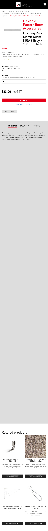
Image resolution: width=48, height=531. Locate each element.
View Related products (24, 104)
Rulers (32, 13)
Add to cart (24, 100)
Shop (10, 11)
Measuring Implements (19, 13)
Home (3, 11)
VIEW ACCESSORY (12, 476)
